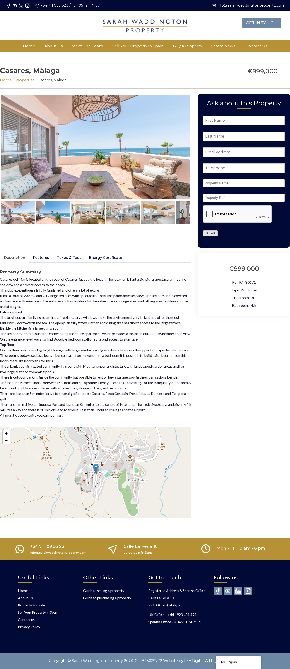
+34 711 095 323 (54, 5)
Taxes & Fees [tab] (69, 258)
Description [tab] (14, 258)
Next (197, 151)
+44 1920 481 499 (182, 614)
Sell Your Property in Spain (38, 612)
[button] (96, 468)
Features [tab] (41, 258)
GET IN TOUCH (261, 22)
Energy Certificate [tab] (105, 258)
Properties (25, 80)
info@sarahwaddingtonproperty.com (250, 5)
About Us (25, 598)
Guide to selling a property (103, 590)
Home (6, 80)
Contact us (26, 619)
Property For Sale (31, 605)
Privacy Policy (29, 627)
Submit (210, 233)
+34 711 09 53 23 (47, 546)
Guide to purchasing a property (107, 598)
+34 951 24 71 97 (85, 5)
